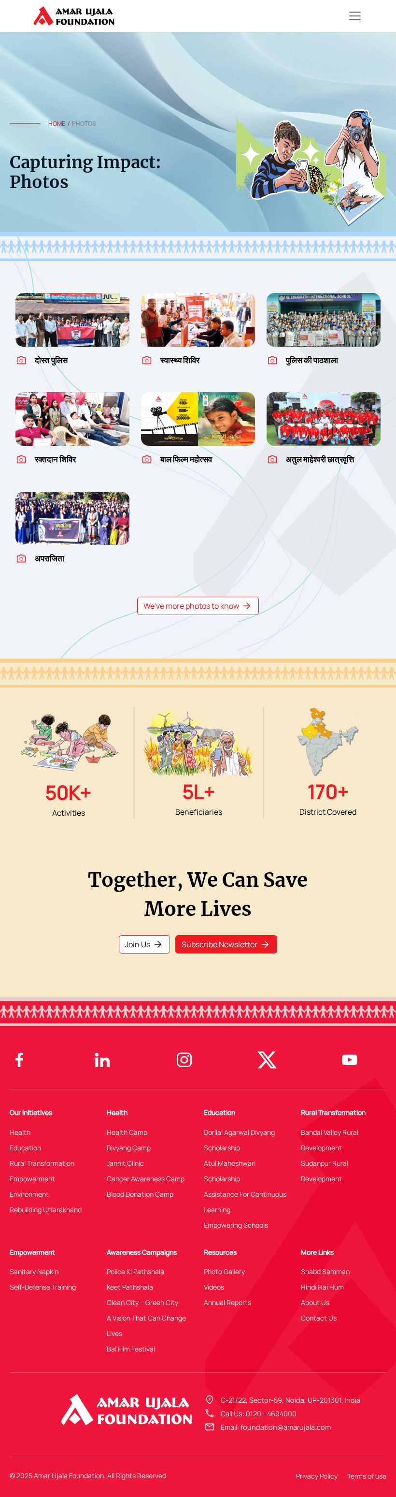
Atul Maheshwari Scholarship (229, 1171)
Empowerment (32, 1178)
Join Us (144, 944)
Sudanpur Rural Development (324, 1171)
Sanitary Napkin (34, 1271)
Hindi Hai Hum (322, 1287)
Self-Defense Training (43, 1287)
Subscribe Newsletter (226, 944)
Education (25, 1147)
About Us (315, 1302)
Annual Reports (227, 1302)
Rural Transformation (42, 1163)
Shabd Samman (325, 1271)
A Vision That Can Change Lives (146, 1325)
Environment (29, 1194)
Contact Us (319, 1317)
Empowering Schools (236, 1225)
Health (20, 1132)
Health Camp (127, 1132)
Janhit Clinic (125, 1163)
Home (56, 123)
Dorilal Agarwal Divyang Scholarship (239, 1140)
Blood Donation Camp (140, 1194)
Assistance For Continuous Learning (245, 1201)
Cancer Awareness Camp (145, 1178)
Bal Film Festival (131, 1348)
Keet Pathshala (130, 1287)
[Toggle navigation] (355, 16)
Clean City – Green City (142, 1302)
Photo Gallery (224, 1271)
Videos (214, 1287)
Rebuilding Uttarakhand (46, 1209)
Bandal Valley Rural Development (329, 1140)
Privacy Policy (317, 1476)
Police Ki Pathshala (135, 1271)
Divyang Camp (129, 1147)
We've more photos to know (198, 606)
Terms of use (366, 1476)
